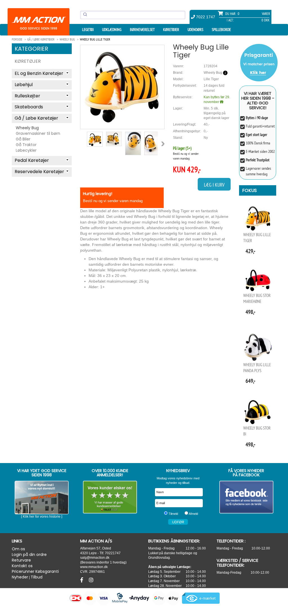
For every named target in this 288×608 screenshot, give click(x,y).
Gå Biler (23, 139)
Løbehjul (24, 84)
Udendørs (195, 29)
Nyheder (20, 577)
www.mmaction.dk (94, 567)
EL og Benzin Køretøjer (39, 73)
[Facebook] (82, 580)
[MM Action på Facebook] (246, 497)
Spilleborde (221, 29)
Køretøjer (171, 29)
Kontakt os (22, 566)
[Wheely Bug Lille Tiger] (122, 84)
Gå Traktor (26, 144)
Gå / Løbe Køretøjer (36, 118)
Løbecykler (26, 150)
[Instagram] (91, 580)
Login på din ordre (29, 554)
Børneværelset (142, 29)
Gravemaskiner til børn (38, 133)
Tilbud (36, 577)
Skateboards (29, 107)
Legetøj (88, 29)
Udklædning (112, 29)
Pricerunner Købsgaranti (35, 571)
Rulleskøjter (27, 96)
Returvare (21, 560)
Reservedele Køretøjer (39, 171)
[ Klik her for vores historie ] (41, 516)
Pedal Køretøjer (32, 160)
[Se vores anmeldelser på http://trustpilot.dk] (110, 497)
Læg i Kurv (214, 185)
